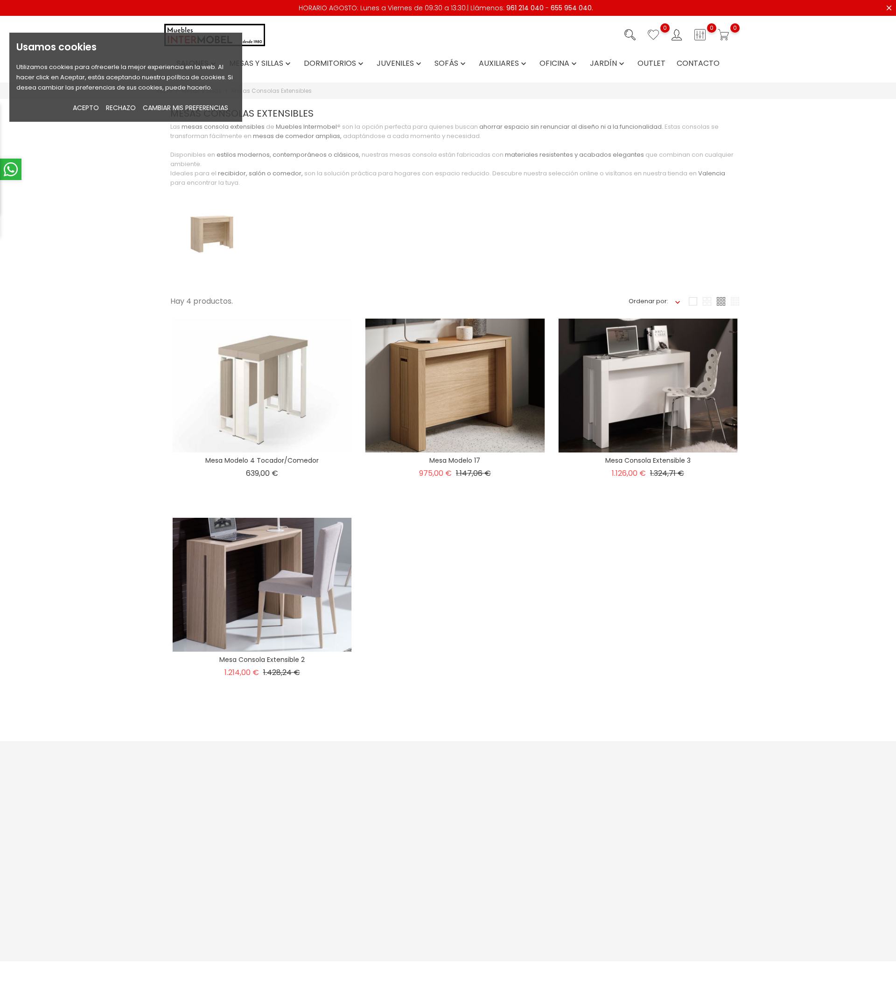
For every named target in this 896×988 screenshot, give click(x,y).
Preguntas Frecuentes (338, 802)
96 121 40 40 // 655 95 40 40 (209, 848)
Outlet (651, 64)
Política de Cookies (531, 831)
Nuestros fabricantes (336, 869)
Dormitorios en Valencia (538, 944)
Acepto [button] (86, 107)
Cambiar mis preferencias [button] (185, 107)
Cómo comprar (427, 787)
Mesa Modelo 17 (454, 460)
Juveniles (400, 64)
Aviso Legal (519, 787)
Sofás (451, 64)
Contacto (698, 64)
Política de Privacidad (535, 816)
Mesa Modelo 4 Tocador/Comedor (262, 460)
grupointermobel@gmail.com (213, 862)
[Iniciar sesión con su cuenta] (677, 35)
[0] (653, 35)
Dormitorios (334, 64)
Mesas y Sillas (261, 64)
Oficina (559, 64)
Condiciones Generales (538, 802)
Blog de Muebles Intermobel (348, 855)
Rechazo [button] (121, 107)
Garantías (418, 840)
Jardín (608, 64)
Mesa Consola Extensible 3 (648, 460)
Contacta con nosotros (340, 816)
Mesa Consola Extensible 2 (262, 659)
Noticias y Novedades (338, 787)
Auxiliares (503, 64)
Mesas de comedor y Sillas (543, 929)
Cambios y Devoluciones (441, 855)
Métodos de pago (430, 802)
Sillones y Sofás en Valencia (544, 915)
